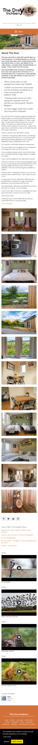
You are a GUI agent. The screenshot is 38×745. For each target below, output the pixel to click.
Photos (7, 722)
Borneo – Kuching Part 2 (9, 546)
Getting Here (29, 720)
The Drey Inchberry (19, 714)
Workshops (15, 722)
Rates (22, 722)
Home (6, 720)
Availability (29, 722)
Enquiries (14, 724)
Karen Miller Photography (27, 724)
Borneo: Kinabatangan (8, 538)
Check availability (6, 203)
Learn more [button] (7, 736)
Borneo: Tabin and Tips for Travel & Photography (17, 535)
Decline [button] (6, 741)
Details (12, 720)
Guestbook (6, 724)
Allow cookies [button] (17, 741)
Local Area (19, 720)
